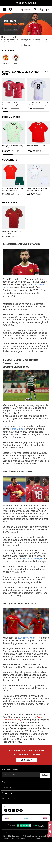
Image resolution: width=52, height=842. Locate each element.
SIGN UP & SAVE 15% (28, 3)
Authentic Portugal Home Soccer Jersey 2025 (36, 147)
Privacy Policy (21, 833)
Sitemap (9, 833)
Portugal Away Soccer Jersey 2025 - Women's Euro (12, 147)
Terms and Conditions (38, 833)
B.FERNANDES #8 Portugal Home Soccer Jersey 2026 (12, 104)
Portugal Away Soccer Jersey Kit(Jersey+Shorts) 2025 (37, 189)
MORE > (47, 72)
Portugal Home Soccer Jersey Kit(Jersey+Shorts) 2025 (12, 189)
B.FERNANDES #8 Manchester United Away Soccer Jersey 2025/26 (38, 104)
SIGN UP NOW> (26, 760)
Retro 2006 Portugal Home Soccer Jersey (11, 232)
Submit (45, 775)
